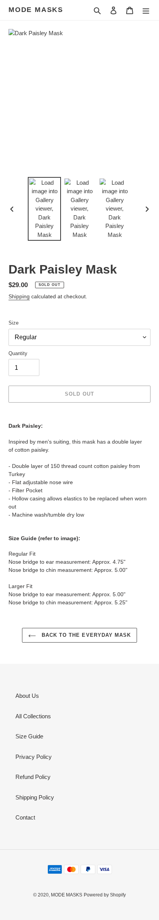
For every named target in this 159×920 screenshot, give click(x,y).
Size (13, 323)
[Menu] (146, 10)
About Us (27, 695)
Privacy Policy (33, 756)
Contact (25, 817)
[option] (44, 209)
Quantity (17, 353)
